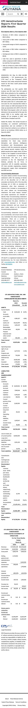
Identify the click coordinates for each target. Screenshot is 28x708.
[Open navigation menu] (2, 13)
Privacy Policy (22, 705)
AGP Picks (4, 2)
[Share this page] (26, 13)
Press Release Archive (16, 699)
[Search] (18, 14)
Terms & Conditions (20, 702)
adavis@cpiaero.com (20, 282)
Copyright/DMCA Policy (9, 705)
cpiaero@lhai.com (6, 282)
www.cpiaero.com (9, 262)
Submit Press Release (8, 702)
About (7, 699)
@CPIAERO (9, 264)
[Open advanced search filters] (21, 14)
